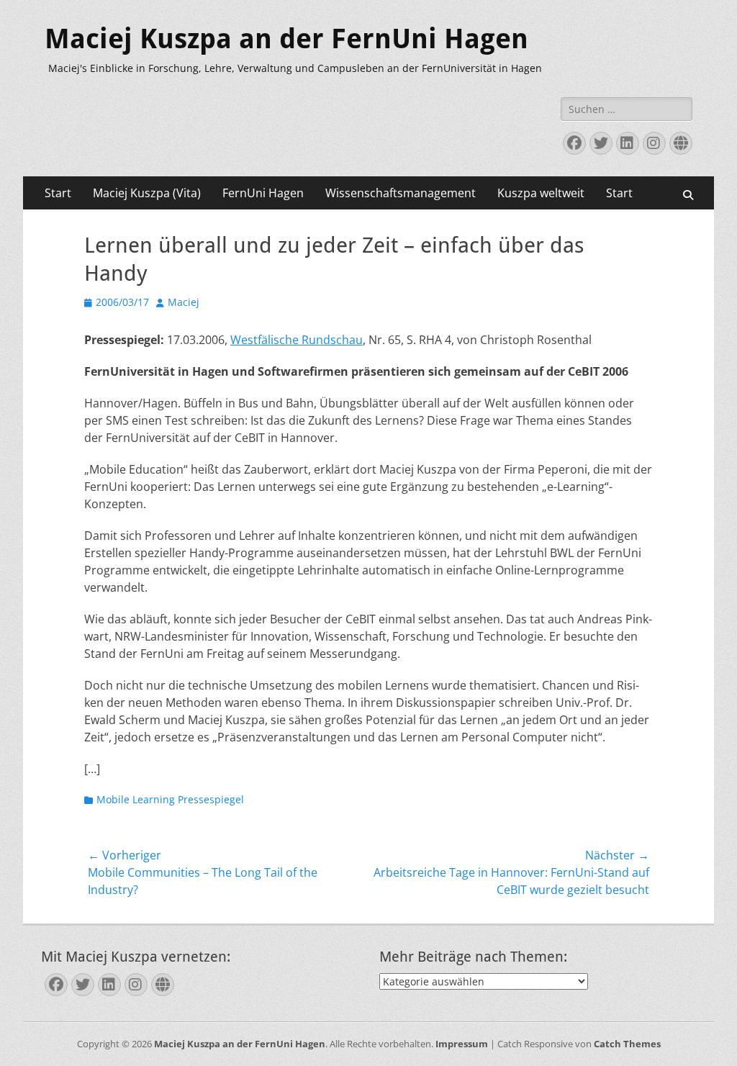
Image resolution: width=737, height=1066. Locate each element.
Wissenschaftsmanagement (400, 193)
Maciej (183, 302)
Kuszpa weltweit (540, 193)
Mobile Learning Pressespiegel (170, 799)
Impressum (461, 1043)
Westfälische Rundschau (296, 340)
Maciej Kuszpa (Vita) (147, 193)
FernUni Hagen (263, 193)
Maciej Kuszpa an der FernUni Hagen (286, 39)
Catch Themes (627, 1043)
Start (58, 193)
